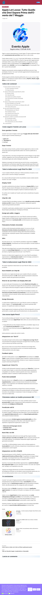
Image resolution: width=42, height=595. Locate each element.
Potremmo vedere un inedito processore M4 (15, 116)
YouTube (5, 142)
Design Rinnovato (11, 106)
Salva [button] (34, 589)
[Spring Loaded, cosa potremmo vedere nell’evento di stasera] (8, 532)
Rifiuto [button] (38, 589)
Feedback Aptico (11, 111)
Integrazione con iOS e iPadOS (14, 121)
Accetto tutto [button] (29, 589)
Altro (8, 100)
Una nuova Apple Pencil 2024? (11, 108)
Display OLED (10, 93)
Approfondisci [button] (15, 591)
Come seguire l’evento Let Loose (12, 86)
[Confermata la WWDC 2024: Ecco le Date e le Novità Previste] (8, 523)
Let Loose (15, 58)
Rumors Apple (5, 6)
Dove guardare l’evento (12, 88)
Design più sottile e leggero (14, 96)
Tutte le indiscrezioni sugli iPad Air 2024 (14, 101)
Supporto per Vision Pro (13, 113)
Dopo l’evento (10, 90)
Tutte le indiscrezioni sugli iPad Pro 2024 (14, 91)
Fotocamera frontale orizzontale (15, 98)
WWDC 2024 (17, 473)
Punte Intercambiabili (12, 115)
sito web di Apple (31, 77)
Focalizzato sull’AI (11, 118)
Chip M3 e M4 (10, 95)
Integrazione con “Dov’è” (13, 110)
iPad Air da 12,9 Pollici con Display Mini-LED (18, 105)
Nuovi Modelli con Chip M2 (13, 103)
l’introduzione (27, 228)
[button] (3, 593)
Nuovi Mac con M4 (12, 120)
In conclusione (7, 123)
